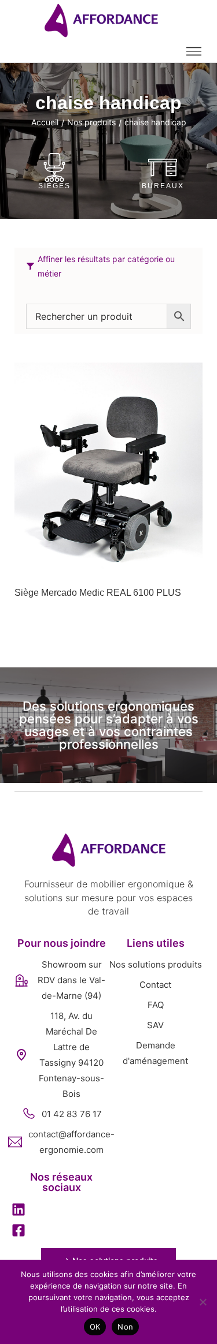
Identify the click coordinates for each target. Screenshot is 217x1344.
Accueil (44, 122)
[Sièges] (54, 167)
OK (95, 1326)
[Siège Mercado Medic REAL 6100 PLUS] (108, 468)
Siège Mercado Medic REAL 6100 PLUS (97, 593)
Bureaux (163, 186)
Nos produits (91, 122)
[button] (18, 1210)
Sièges (54, 186)
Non (125, 1326)
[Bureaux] (162, 167)
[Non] (202, 1302)
